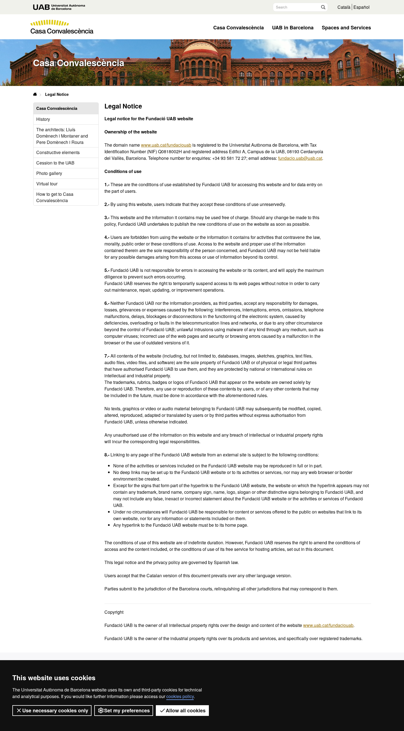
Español (361, 7)
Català (343, 7)
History (43, 119)
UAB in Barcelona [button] (293, 27)
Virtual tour (46, 183)
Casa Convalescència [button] (238, 27)
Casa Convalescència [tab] (56, 108)
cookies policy (180, 696)
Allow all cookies (186, 710)
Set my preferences (127, 710)
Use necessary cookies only (55, 710)
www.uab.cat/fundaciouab (166, 145)
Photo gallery (49, 173)
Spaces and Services (346, 27)
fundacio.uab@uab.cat (300, 158)
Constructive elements (58, 152)
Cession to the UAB (55, 163)
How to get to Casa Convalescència (54, 197)
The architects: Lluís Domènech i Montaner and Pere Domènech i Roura (62, 135)
